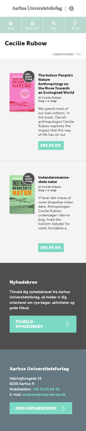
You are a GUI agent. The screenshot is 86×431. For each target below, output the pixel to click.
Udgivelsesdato (62, 54)
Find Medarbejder (36, 408)
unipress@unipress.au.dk (44, 394)
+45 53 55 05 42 (46, 389)
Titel (78, 54)
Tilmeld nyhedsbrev (29, 324)
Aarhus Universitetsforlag (43, 8)
